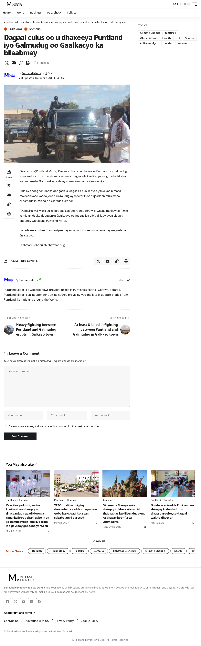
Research (183, 43)
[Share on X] (6, 63)
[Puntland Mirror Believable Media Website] (15, 4)
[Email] (13, 63)
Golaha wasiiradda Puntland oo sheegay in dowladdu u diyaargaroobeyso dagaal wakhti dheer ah (172, 511)
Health (166, 38)
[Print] (27, 63)
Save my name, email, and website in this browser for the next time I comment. (55, 426)
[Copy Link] (20, 63)
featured (170, 33)
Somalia (35, 29)
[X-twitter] (15, 601)
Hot (177, 38)
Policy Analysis (149, 43)
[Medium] (31, 601)
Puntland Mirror (31, 73)
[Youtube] (23, 601)
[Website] (128, 280)
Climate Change (150, 33)
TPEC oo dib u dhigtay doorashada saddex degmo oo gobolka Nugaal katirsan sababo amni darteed (75, 511)
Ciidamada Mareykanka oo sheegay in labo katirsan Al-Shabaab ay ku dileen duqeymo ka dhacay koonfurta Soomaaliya (123, 513)
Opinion (190, 38)
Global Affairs (149, 38)
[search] (168, 4)
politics (168, 43)
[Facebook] (7, 601)
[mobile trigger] (193, 4)
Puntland (15, 29)
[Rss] (39, 601)
